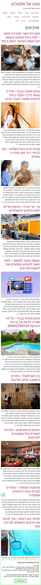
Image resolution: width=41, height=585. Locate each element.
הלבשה (12, 13)
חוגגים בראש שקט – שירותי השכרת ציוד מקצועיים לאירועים (22, 433)
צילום (9, 17)
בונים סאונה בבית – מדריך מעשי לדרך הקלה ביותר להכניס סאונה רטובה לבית (22, 95)
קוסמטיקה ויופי (34, 21)
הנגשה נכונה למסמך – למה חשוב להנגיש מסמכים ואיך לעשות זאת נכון (22, 264)
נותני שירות (26, 17)
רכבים (23, 21)
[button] (3, 494)
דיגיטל (20, 13)
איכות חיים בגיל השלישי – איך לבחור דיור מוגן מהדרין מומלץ (20, 152)
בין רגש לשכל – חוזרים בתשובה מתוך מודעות (25, 378)
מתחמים (36, 17)
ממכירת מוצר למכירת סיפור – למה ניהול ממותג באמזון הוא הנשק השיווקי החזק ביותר (20, 37)
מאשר (20, 581)
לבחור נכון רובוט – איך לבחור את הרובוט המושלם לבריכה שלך (21, 522)
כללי (17, 21)
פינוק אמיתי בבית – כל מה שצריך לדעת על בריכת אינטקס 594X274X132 (23, 322)
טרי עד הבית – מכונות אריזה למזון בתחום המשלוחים (21, 208)
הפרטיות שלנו (31, 571)
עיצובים (16, 17)
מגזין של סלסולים (25, 3)
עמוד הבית (35, 13)
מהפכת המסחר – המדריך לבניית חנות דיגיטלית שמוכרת (23, 491)
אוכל (26, 13)
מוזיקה (5, 13)
